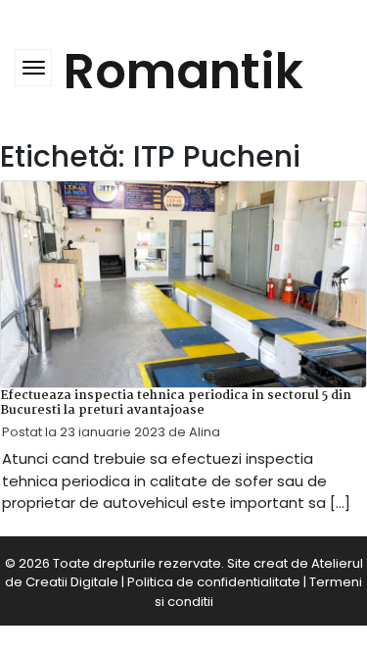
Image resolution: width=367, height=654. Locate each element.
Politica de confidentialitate (213, 582)
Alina (204, 432)
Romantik (183, 71)
